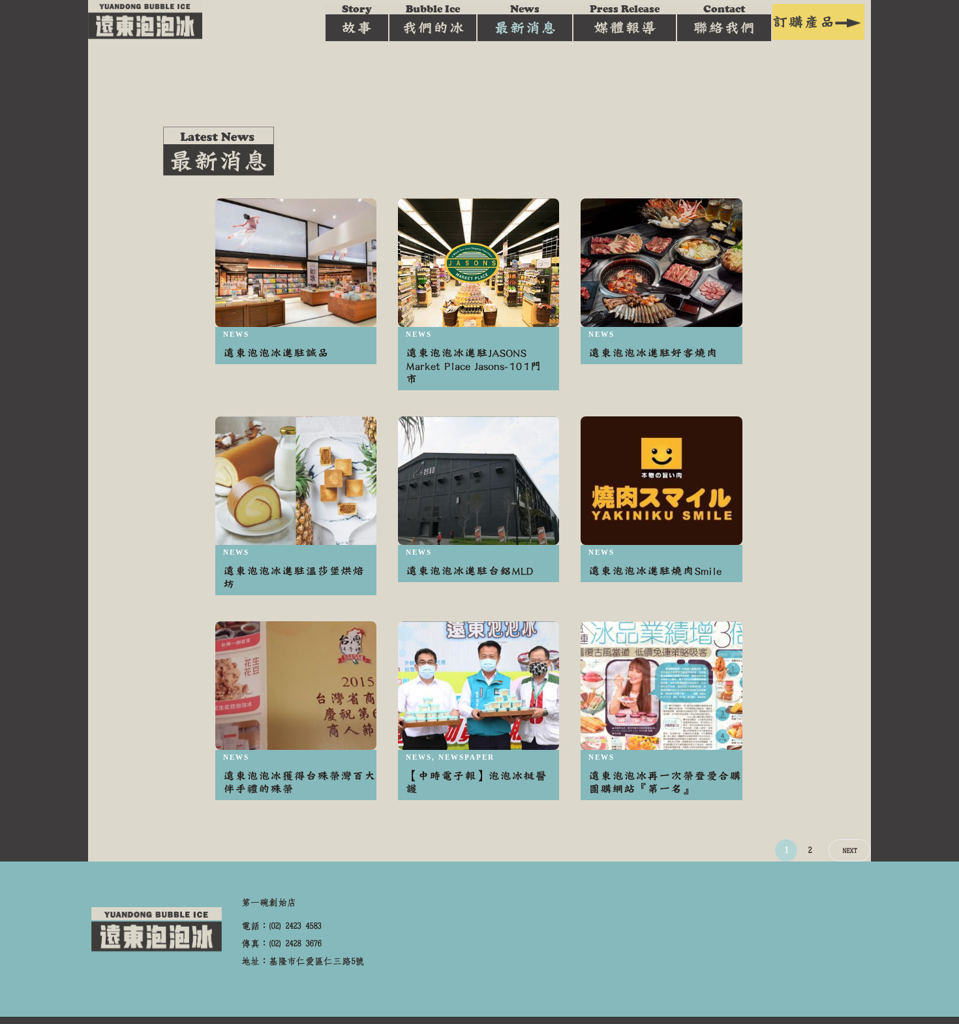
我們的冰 (433, 19)
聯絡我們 (724, 19)
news (236, 334)
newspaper (466, 757)
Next (849, 850)
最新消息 (525, 19)
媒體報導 (625, 19)
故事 (357, 19)
